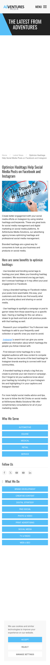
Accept (25, 639)
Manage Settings (25, 654)
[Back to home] (14, 6)
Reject (25, 647)
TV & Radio (25, 536)
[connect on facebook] (4, 472)
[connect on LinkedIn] (30, 472)
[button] (41, 6)
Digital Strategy (25, 502)
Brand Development (25, 489)
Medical (25, 440)
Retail (25, 447)
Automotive (25, 427)
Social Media (25, 529)
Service (25, 454)
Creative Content (25, 495)
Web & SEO (25, 542)
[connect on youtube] (16, 472)
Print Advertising (25, 522)
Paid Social (25, 509)
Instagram (7, 339)
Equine (25, 434)
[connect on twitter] (10, 472)
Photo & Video (25, 515)
